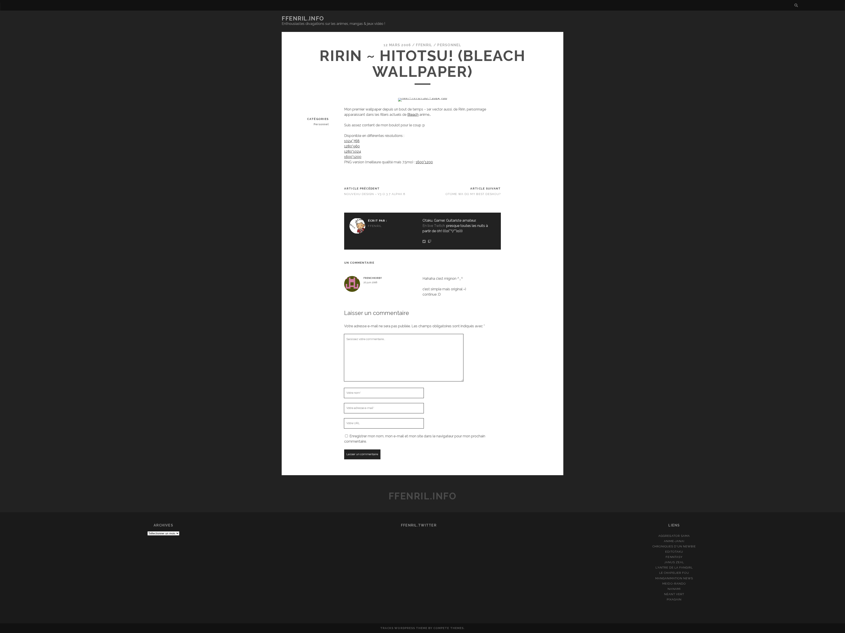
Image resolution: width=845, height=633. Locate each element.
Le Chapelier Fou (674, 572)
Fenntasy (674, 557)
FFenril (424, 45)
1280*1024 (352, 151)
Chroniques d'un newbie (674, 546)
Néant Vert (674, 594)
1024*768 (352, 141)
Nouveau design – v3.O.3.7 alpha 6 (374, 194)
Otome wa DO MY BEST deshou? (473, 194)
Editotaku (674, 551)
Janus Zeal (674, 562)
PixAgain (674, 599)
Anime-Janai (674, 541)
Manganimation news (674, 578)
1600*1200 (352, 157)
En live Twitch (433, 226)
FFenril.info (303, 18)
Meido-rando (674, 583)
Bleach (413, 114)
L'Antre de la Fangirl (674, 567)
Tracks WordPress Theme (403, 628)
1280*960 (352, 146)
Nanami (674, 589)
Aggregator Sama (674, 535)
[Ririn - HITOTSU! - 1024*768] (422, 98)
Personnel (449, 45)
